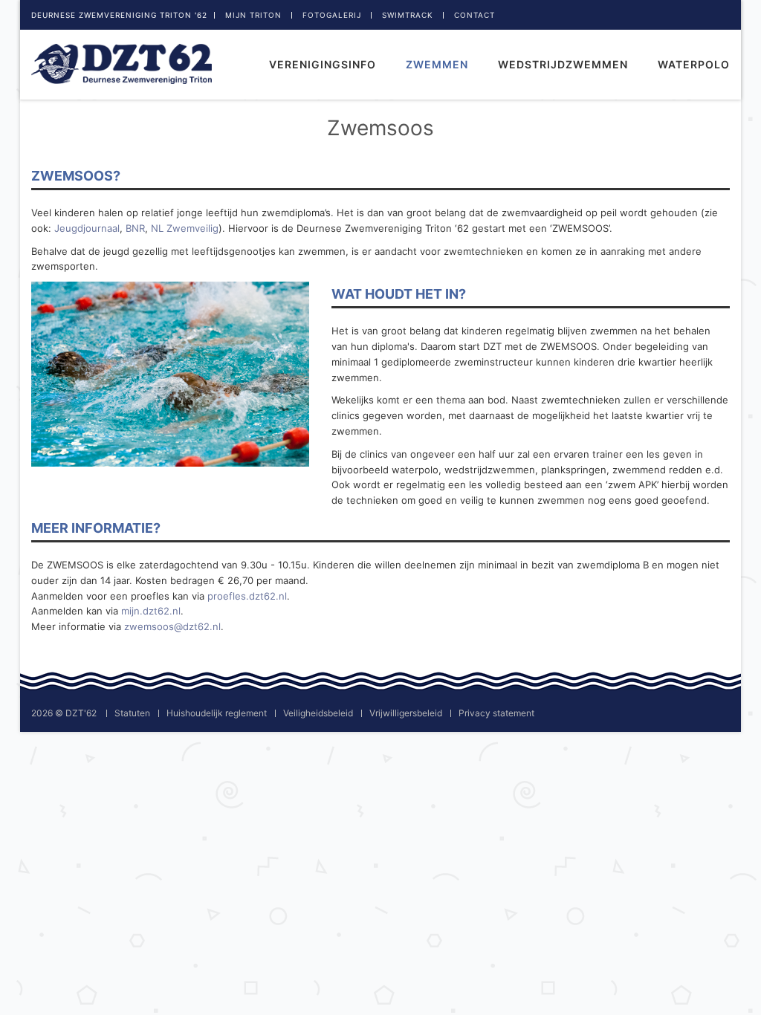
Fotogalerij (331, 14)
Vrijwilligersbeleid (405, 713)
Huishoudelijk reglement (216, 713)
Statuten (132, 713)
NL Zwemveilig (184, 228)
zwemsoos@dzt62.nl (172, 626)
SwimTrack (407, 14)
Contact (474, 14)
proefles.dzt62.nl (247, 596)
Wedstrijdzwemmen (563, 64)
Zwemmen (437, 64)
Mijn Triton (253, 14)
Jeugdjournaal (87, 228)
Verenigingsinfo (322, 64)
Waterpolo (694, 64)
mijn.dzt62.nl (151, 611)
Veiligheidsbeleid (318, 713)
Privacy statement (496, 713)
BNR (135, 228)
